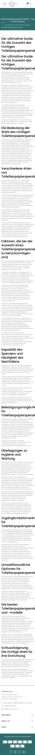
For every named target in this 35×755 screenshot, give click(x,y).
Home (2, 22)
